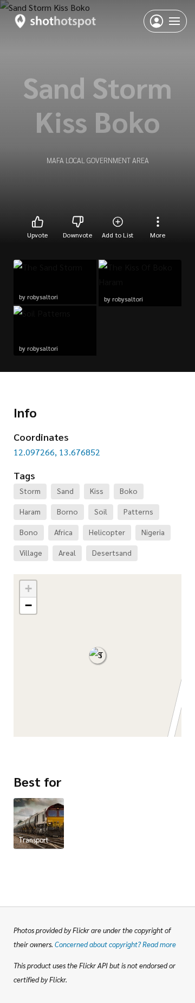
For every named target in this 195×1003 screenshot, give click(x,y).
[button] (97, 655)
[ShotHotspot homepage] (56, 21)
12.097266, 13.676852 (57, 452)
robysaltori (42, 296)
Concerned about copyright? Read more (115, 944)
